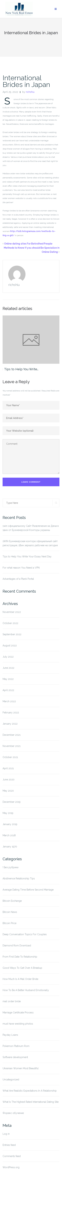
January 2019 (10, 824)
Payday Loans (10, 1034)
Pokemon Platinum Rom (16, 1046)
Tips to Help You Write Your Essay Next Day (27, 556)
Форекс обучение (13, 1113)
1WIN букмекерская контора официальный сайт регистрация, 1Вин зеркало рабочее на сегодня (30, 543)
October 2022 (10, 623)
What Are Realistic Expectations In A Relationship (30, 1090)
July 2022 (8, 656)
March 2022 (9, 701)
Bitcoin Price (9, 923)
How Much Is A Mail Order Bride (20, 979)
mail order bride (12, 1001)
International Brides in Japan (26, 81)
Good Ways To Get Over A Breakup (22, 967)
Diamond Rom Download (17, 945)
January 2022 (10, 723)
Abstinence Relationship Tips (19, 878)
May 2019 (8, 813)
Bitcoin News (10, 912)
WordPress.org (11, 1167)
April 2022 (8, 690)
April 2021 (8, 768)
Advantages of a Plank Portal (18, 578)
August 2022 (10, 645)
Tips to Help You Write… (21, 369)
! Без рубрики (10, 867)
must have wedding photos (18, 1023)
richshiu (30, 92)
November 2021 (11, 746)
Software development (15, 1057)
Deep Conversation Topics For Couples (25, 934)
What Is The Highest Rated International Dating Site (31, 1101)
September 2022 (12, 634)
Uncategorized (11, 1079)
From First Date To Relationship (20, 956)
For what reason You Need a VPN (21, 567)
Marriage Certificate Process (18, 1012)
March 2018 (9, 835)
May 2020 (8, 790)
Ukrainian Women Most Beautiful (21, 1068)
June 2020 (8, 779)
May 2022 (8, 679)
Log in (6, 1133)
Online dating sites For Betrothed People (28, 243)
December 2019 (11, 801)
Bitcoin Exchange (12, 900)
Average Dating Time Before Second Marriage (28, 889)
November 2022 (12, 612)
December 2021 (11, 734)
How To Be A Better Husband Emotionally (26, 990)
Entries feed (9, 1145)
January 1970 (10, 846)
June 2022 (8, 667)
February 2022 (11, 712)
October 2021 (10, 757)
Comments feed (12, 1156)
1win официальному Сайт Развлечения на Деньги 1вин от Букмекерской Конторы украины (31, 528)
